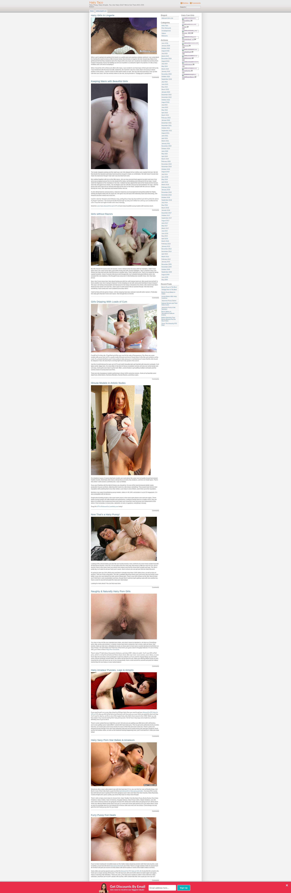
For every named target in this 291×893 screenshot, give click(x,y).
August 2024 (165, 61)
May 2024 (165, 66)
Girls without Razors (102, 214)
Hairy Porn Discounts (112, 649)
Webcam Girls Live (167, 18)
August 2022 (165, 102)
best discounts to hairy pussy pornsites (131, 791)
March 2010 (165, 256)
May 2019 (165, 179)
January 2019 (166, 190)
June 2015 (165, 233)
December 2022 (167, 94)
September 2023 (167, 79)
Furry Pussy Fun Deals (103, 815)
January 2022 (166, 120)
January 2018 (166, 210)
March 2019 (165, 184)
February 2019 (166, 187)
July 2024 (165, 64)
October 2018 (166, 197)
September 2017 (167, 218)
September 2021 (167, 130)
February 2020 (166, 161)
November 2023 (167, 74)
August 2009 (165, 274)
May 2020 (165, 154)
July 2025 (165, 53)
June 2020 (165, 151)
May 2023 (165, 87)
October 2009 (166, 269)
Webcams (165, 36)
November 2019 (167, 166)
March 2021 (165, 141)
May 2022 (165, 110)
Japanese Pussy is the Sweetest (168, 308)
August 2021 (165, 133)
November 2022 (167, 97)
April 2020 (165, 156)
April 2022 (165, 112)
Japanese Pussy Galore (169, 300)
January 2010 (166, 262)
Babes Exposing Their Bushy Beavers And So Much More (169, 319)
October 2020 (166, 148)
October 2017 (166, 215)
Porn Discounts (166, 28)
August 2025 (165, 51)
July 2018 (165, 202)
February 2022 (166, 118)
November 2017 (167, 213)
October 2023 (166, 76)
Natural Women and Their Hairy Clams (169, 304)
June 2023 (165, 84)
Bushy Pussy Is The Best (169, 287)
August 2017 (165, 220)
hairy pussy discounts (116, 866)
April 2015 (165, 238)
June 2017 (165, 223)
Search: (183, 7)
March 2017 (165, 228)
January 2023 (166, 92)
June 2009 (165, 277)
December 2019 (167, 164)
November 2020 (167, 146)
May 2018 (165, 205)
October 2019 (166, 169)
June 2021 (165, 136)
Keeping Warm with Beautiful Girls (109, 81)
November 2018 (167, 195)
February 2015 (166, 244)
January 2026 (166, 46)
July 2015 (165, 231)
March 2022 (165, 115)
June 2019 (165, 177)
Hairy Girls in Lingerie (102, 15)
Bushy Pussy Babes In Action (168, 293)
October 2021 (166, 128)
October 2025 (166, 48)
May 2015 (165, 236)
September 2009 (167, 272)
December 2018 (167, 192)
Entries (185, 3)
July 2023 (165, 82)
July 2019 (165, 174)
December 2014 (167, 249)
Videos (164, 33)
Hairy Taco (96, 2)
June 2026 (165, 43)
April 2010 (165, 254)
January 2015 (166, 246)
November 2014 (167, 251)
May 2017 (165, 226)
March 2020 (165, 159)
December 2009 (167, 264)
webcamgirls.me (101, 11)
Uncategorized (166, 31)
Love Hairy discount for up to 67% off (108, 206)
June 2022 (165, 107)
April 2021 (165, 138)
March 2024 (165, 69)
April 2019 (165, 182)
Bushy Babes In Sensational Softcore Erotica (168, 313)
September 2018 (167, 200)
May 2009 (165, 280)
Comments (196, 3)
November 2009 (167, 267)
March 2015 (165, 241)
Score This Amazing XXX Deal (169, 324)
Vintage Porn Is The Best (169, 289)
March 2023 (165, 89)
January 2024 (166, 71)
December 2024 (167, 58)
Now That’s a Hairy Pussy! (105, 514)
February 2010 (166, 259)
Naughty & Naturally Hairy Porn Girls (110, 591)
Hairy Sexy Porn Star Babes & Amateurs (113, 740)
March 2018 (165, 208)
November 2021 (167, 125)
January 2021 (166, 143)
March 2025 (165, 56)
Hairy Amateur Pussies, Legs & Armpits (112, 670)
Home (92, 11)
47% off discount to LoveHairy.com (107, 506)
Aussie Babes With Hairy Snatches (169, 297)
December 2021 (167, 123)
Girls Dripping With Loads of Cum (109, 301)
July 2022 (165, 105)
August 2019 (165, 172)
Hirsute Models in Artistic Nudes (108, 383)
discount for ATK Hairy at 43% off (131, 871)
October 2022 (166, 100)
